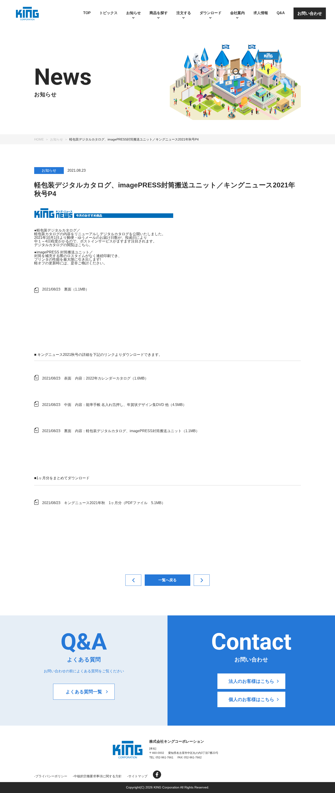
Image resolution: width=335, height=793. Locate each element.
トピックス (108, 13)
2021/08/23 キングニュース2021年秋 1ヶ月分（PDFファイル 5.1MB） (103, 503)
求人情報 (260, 13)
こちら (83, 245)
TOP (87, 13)
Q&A (281, 13)
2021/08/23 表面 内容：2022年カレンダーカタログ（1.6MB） (95, 378)
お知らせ (56, 139)
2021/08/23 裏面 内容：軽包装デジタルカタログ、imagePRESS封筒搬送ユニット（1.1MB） (120, 431)
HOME (39, 139)
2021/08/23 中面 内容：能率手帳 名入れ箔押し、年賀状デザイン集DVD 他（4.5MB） (114, 405)
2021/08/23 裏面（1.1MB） (65, 289)
